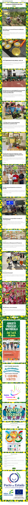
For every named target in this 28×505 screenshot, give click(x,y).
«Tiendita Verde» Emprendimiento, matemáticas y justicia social (11, 123)
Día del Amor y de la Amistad (10, 307)
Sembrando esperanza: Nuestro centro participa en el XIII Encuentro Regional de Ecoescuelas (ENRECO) (13, 155)
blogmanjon (23, 162)
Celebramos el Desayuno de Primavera (12, 243)
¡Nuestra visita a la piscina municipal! (9, 465)
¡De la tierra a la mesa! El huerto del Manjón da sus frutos (13, 30)
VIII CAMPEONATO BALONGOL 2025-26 (13, 60)
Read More (4, 162)
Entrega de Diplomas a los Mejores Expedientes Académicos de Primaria (14, 460)
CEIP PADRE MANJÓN (7, 1)
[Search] (25, 1)
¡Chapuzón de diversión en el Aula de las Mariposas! (11, 463)
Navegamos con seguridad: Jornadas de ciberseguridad (12, 219)
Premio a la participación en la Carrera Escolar (12, 188)
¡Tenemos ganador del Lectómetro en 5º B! (10, 458)
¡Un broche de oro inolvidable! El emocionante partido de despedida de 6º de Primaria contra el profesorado (14, 91)
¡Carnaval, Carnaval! (7, 272)
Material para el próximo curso (8, 455)
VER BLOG (14, 468)
